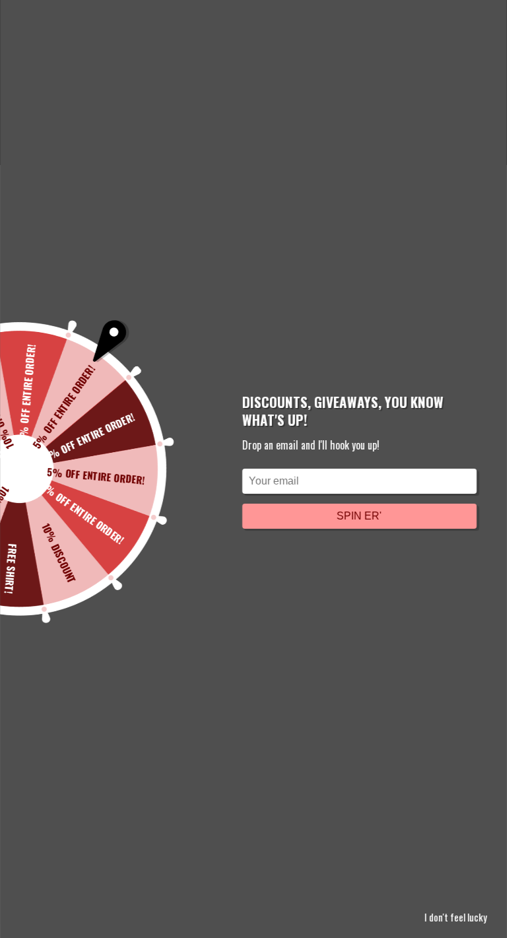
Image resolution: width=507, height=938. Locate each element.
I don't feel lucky (455, 917)
